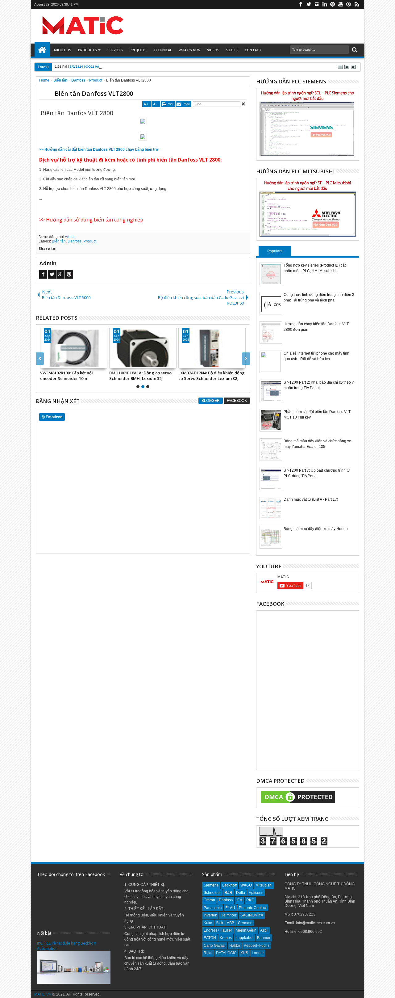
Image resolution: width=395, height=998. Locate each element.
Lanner (258, 953)
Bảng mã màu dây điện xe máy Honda (316, 529)
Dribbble (349, 4)
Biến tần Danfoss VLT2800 (94, 93)
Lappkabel (244, 938)
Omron (209, 900)
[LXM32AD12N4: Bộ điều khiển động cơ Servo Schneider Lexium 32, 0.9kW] (74, 348)
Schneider (212, 893)
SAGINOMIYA (251, 915)
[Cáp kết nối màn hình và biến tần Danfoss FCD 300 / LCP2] (212, 348)
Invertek (210, 915)
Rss (357, 4)
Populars (274, 251)
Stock (232, 50)
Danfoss (74, 241)
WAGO (246, 885)
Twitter (309, 4)
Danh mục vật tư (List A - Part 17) (311, 499)
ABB (230, 923)
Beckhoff (229, 885)
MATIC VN (43, 994)
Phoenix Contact (253, 908)
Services (115, 50)
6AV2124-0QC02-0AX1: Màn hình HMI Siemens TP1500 (111, 66)
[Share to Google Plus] (59, 363)
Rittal (208, 953)
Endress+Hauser (218, 930)
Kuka (208, 923)
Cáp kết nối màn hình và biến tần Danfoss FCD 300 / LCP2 (209, 375)
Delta (240, 893)
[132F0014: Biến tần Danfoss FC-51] (143, 348)
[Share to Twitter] (52, 363)
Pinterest (333, 4)
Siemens (211, 885)
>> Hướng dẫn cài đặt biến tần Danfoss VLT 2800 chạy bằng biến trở (99, 149)
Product (89, 241)
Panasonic (213, 908)
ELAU (230, 908)
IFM (239, 900)
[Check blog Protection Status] (298, 803)
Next (40, 358)
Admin (70, 237)
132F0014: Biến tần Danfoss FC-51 (140, 373)
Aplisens (256, 893)
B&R (228, 893)
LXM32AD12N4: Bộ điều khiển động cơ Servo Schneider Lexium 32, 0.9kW (73, 375)
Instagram (317, 4)
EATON (210, 938)
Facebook (301, 4)
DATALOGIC (226, 953)
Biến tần (59, 241)
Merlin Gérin (246, 930)
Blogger (211, 400)
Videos (213, 50)
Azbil (264, 930)
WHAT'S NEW (189, 50)
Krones (226, 938)
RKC (250, 900)
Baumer (263, 938)
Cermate (245, 923)
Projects (138, 50)
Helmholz (229, 915)
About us (62, 50)
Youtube (341, 4)
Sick (219, 923)
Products (87, 50)
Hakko (234, 945)
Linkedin (325, 4)
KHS (244, 953)
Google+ (60, 274)
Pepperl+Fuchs (256, 945)
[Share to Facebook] (45, 363)
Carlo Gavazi (215, 945)
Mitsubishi (264, 885)
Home (42, 50)
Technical (162, 50)
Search (354, 49)
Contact (253, 50)
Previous (246, 358)
